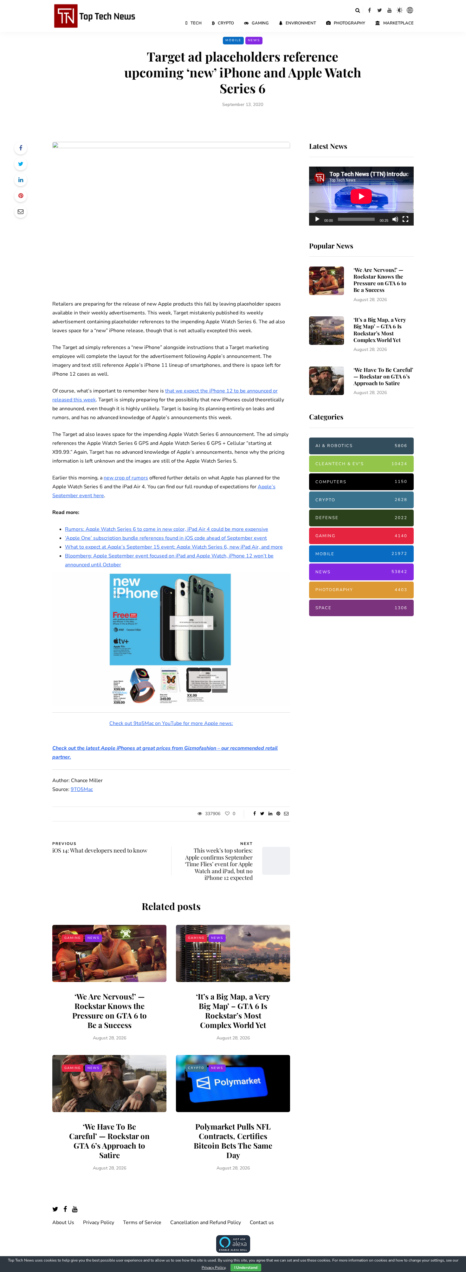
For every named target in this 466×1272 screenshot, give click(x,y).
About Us (63, 1222)
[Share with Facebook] (20, 148)
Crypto (226, 23)
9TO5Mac (82, 789)
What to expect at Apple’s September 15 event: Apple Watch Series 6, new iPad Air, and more (174, 547)
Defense (361, 518)
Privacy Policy (98, 1222)
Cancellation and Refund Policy (205, 1222)
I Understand (245, 1267)
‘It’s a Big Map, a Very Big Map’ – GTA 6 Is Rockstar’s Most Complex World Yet (233, 1010)
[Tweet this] (20, 164)
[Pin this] (20, 195)
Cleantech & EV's (361, 464)
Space (361, 608)
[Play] (317, 219)
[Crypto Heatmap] (410, 10)
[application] (361, 196)
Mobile (233, 40)
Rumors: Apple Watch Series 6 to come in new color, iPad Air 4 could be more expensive (166, 529)
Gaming (260, 23)
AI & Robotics (361, 446)
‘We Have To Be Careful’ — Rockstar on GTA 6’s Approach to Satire (109, 1140)
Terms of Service (142, 1222)
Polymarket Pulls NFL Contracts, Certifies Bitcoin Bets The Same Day (233, 1140)
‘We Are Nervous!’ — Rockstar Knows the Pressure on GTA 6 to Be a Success (109, 1010)
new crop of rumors (126, 477)
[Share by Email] (20, 211)
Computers (361, 482)
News (254, 40)
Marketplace (398, 23)
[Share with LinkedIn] (20, 180)
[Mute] (395, 219)
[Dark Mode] (400, 10)
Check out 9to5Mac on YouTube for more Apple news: (171, 723)
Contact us (262, 1222)
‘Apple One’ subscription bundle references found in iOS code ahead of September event (166, 538)
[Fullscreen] (405, 219)
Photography (349, 23)
